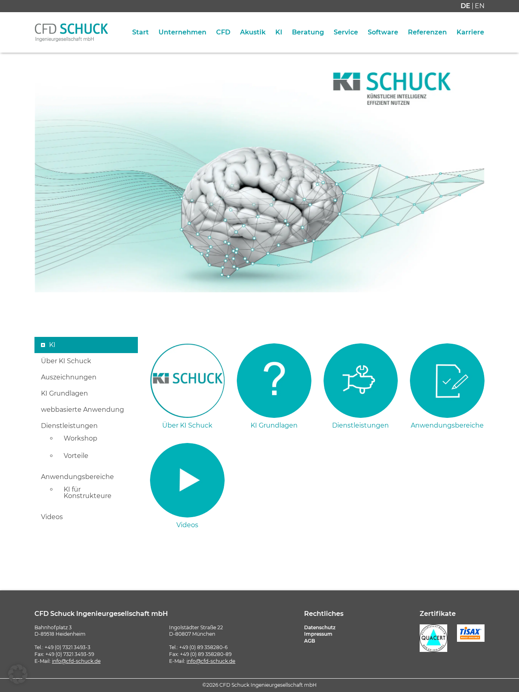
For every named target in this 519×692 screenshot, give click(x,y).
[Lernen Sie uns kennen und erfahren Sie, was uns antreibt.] (187, 380)
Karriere (470, 32)
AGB (309, 641)
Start (140, 32)
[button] (18, 674)
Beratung (308, 32)
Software (383, 32)
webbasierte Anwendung (82, 410)
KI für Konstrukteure (88, 492)
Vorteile (76, 456)
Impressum (318, 634)
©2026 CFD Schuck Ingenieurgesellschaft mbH (259, 685)
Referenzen (427, 32)
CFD (223, 32)
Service (346, 32)
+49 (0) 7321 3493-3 (67, 647)
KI (278, 32)
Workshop (80, 438)
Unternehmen (182, 32)
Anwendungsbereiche (77, 477)
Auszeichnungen (69, 377)
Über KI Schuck (66, 361)
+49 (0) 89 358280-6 (203, 647)
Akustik (253, 32)
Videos (52, 517)
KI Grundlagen (64, 393)
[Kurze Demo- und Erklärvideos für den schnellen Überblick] (187, 480)
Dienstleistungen (69, 426)
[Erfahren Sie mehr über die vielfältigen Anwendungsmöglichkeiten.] (447, 380)
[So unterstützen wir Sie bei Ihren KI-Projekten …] (361, 380)
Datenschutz (319, 627)
